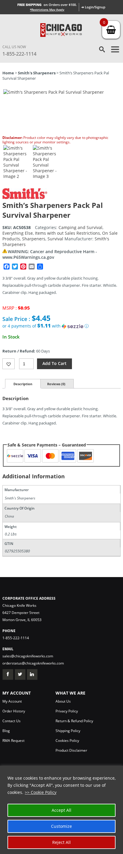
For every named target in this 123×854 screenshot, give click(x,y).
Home (8, 73)
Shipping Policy (68, 730)
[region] (61, 810)
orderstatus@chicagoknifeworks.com (33, 663)
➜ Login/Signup (93, 7)
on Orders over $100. (47, 4)
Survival (55, 239)
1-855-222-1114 (19, 54)
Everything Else (17, 233)
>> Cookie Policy (40, 792)
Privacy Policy (67, 711)
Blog (6, 730)
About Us (63, 701)
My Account (12, 701)
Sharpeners (33, 239)
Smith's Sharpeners (37, 73)
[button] (61, 326)
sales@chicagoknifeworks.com (27, 656)
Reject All (61, 842)
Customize (61, 826)
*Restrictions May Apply (47, 9)
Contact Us (11, 720)
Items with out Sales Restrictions (67, 233)
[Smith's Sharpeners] (24, 197)
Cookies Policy (67, 740)
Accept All (61, 810)
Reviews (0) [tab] (56, 384)
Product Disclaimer (71, 750)
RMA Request (13, 740)
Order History (13, 711)
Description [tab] (22, 384)
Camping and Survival (80, 227)
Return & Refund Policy (74, 720)
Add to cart (54, 363)
